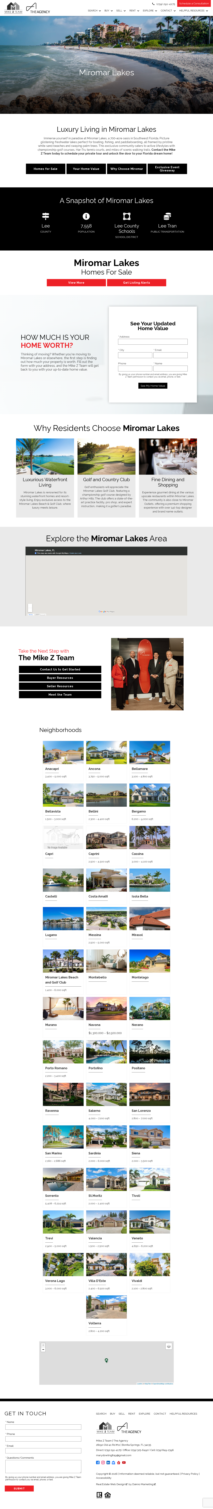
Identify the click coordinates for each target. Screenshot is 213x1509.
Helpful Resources (183, 1413)
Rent (131, 1413)
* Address (124, 336)
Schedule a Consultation (194, 3)
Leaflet (139, 1383)
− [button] (43, 1349)
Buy (112, 1413)
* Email (157, 349)
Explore (144, 1413)
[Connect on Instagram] (103, 1463)
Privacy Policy (189, 1473)
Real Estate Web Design (111, 1484)
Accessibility (103, 1477)
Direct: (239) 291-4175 (109, 1450)
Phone (122, 363)
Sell (122, 1413)
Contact (160, 1413)
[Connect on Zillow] (113, 1463)
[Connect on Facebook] (98, 1463)
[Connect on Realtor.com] (118, 1463)
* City (121, 349)
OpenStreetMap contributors (163, 1383)
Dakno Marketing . (144, 1484)
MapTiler (148, 1383)
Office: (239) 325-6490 (136, 1450)
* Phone (10, 1433)
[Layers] (169, 1346)
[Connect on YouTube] (124, 1463)
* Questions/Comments (19, 1457)
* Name (157, 363)
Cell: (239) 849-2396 (162, 1450)
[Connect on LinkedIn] (108, 1463)
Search (101, 1413)
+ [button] (43, 1345)
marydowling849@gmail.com (113, 1455)
